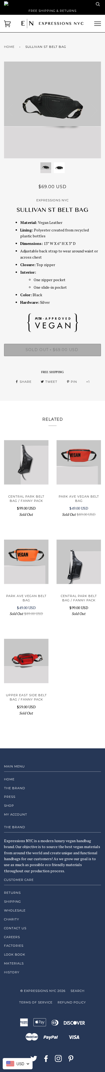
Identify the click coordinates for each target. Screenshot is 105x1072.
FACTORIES (13, 946)
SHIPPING (12, 901)
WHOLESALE (15, 910)
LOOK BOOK (14, 954)
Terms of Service (35, 1002)
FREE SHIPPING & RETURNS (52, 11)
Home (9, 47)
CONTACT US (15, 928)
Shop (9, 805)
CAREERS (12, 937)
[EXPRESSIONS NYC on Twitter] (33, 1060)
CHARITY (11, 919)
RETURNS (12, 893)
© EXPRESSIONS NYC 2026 (42, 991)
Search (78, 991)
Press (9, 797)
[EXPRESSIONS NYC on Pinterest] (71, 1060)
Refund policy (72, 1002)
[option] (52, 110)
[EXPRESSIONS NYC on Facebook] (46, 1060)
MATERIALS (14, 963)
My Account (15, 814)
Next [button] (91, 110)
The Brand (14, 788)
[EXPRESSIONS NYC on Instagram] (58, 1060)
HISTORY (11, 972)
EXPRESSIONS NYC (52, 200)
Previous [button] (13, 110)
